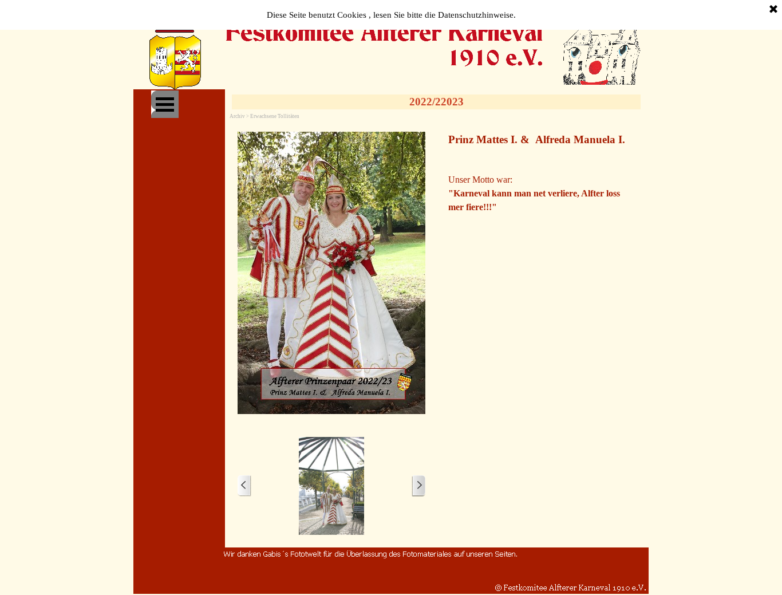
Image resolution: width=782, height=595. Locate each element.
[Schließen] (773, 10)
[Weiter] (418, 486)
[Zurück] (244, 486)
